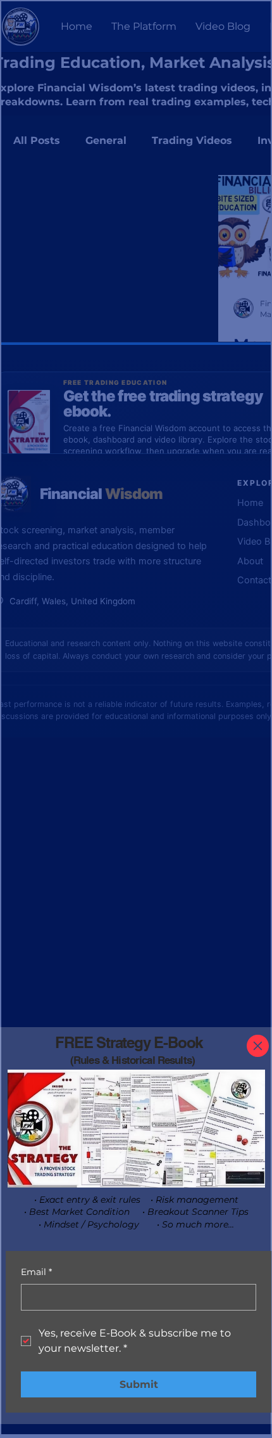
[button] (258, 1046)
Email (36, 1272)
